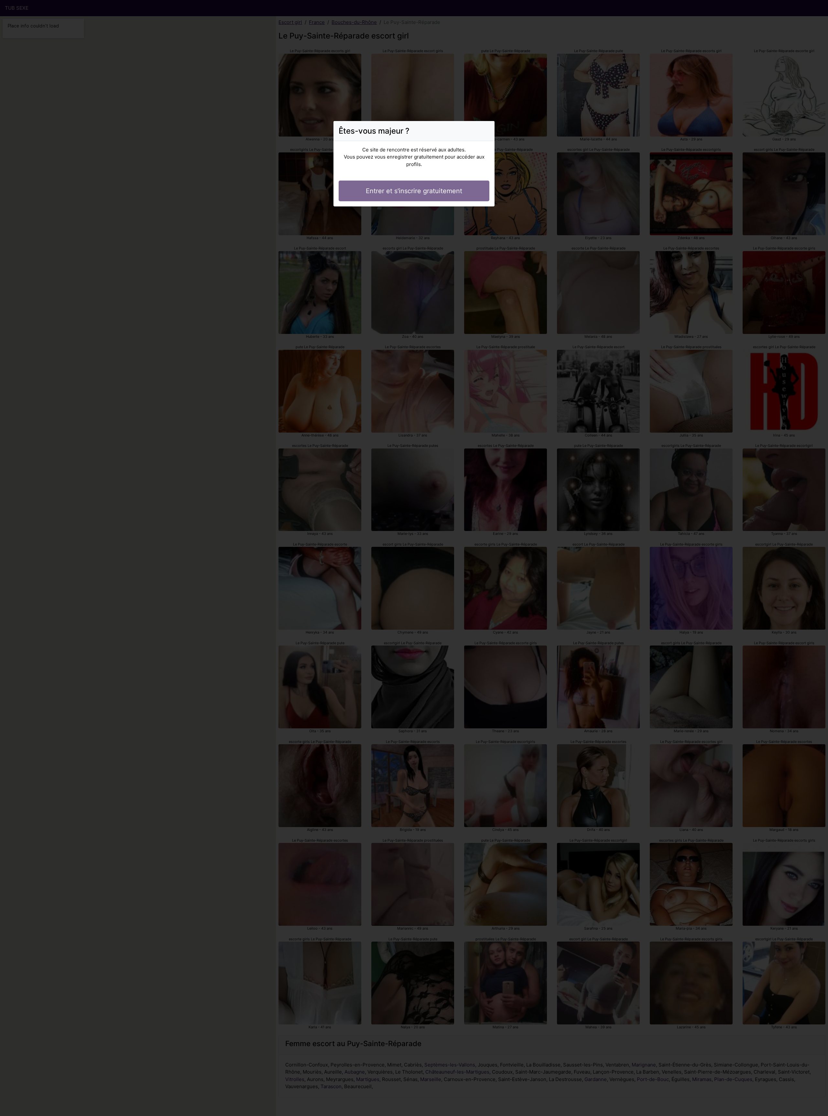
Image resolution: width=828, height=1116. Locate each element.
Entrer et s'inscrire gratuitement (414, 191)
